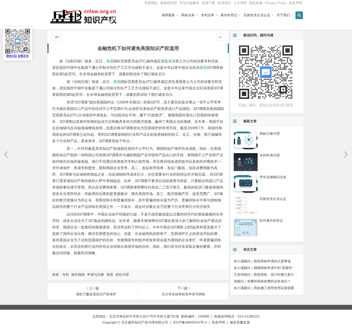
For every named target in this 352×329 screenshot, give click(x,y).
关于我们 (283, 15)
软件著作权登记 (271, 220)
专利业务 (207, 15)
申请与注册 (95, 274)
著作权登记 (229, 15)
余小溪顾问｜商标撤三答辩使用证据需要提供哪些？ (272, 288)
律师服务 (168, 15)
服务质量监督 (240, 322)
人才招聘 (240, 3)
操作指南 (78, 274)
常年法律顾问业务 (273, 177)
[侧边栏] (220, 37)
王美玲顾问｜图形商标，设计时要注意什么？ (267, 274)
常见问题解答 (189, 3)
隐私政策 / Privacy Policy (267, 3)
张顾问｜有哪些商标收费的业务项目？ (262, 281)
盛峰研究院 (168, 3)
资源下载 (208, 3)
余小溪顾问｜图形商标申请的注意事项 (262, 261)
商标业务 (188, 15)
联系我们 (224, 3)
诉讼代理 (122, 274)
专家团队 (151, 3)
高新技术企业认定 (257, 15)
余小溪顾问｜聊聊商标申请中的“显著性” (263, 268)
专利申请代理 (270, 155)
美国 (109, 61)
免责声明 (295, 3)
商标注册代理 (270, 133)
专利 (65, 274)
